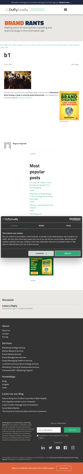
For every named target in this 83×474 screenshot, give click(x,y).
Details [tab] (41, 225)
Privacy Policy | (6, 457)
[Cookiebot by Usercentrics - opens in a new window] (71, 219)
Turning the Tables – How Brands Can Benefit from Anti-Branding (40, 185)
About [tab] (68, 225)
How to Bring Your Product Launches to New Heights (24, 398)
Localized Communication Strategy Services (20, 364)
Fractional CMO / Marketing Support (17, 370)
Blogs (4, 381)
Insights (5, 384)
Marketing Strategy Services (13, 347)
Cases (4, 387)
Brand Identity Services (11, 354)
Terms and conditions (18, 457)
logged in (15, 308)
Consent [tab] (14, 225)
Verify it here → (65, 2)
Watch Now (64, 468)
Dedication (30, 457)
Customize (40, 253)
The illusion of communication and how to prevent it (24, 411)
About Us (6, 330)
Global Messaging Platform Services (17, 360)
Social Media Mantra (10, 408)
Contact (5, 333)
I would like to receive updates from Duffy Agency (53, 436)
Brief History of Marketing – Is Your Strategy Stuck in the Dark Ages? (41, 196)
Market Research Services (12, 351)
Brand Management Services (14, 357)
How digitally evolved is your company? (18, 401)
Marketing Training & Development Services (20, 367)
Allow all (67, 253)
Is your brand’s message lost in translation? (20, 405)
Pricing (5, 337)
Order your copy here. (25, 97)
